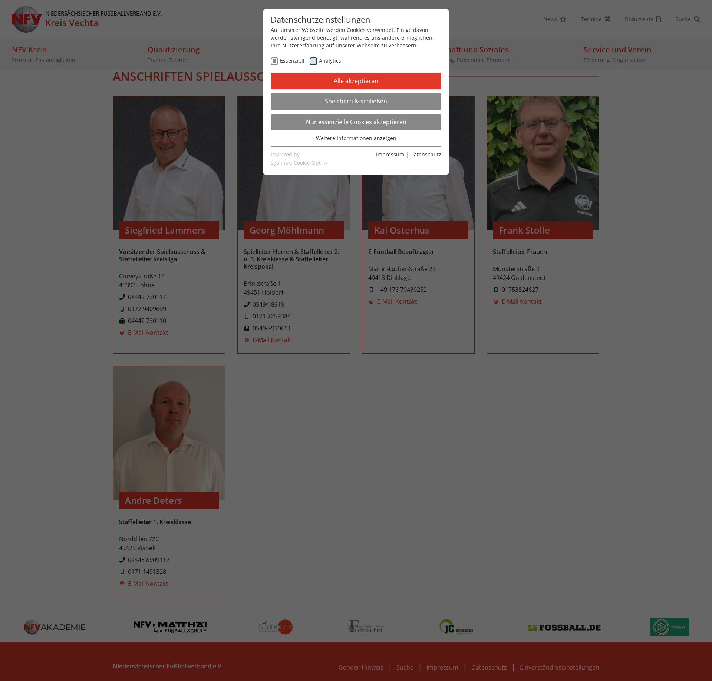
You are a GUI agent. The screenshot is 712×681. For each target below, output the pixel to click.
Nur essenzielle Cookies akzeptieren (356, 122)
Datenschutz (425, 154)
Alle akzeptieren (356, 81)
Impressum (390, 154)
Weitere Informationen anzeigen (356, 138)
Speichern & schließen (356, 101)
